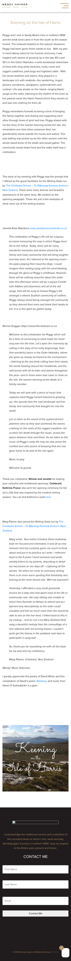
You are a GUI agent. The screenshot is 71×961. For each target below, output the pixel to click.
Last (5, 890)
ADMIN (55, 952)
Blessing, (42, 681)
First (5, 875)
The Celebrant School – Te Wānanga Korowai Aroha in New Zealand (34, 526)
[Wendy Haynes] (14, 6)
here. (49, 497)
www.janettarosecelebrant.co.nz (48, 228)
